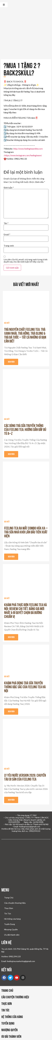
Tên (6, 223)
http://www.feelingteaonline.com (28, 148)
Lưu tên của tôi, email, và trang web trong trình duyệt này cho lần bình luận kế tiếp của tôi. (25, 260)
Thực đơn (6, 1003)
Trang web (9, 245)
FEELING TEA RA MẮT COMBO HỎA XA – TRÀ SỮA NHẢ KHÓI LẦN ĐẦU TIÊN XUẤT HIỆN (26, 532)
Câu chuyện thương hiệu (15, 903)
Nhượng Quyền (11, 929)
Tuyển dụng (7, 1023)
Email (7, 234)
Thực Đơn (8, 908)
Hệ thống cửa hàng (12, 919)
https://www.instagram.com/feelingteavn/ (23, 155)
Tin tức (5, 1010)
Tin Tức (7, 913)
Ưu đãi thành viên (11, 935)
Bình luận (9, 187)
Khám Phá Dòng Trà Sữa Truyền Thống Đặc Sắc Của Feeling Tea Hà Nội (25, 686)
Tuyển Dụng (9, 924)
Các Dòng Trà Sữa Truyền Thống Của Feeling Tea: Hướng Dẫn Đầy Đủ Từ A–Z (25, 429)
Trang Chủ (8, 897)
